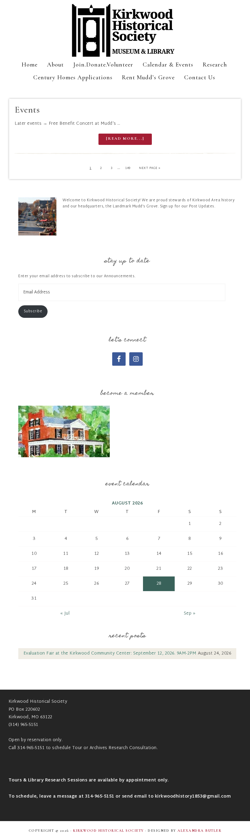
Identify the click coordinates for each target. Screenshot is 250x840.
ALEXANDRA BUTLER (199, 830)
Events (27, 109)
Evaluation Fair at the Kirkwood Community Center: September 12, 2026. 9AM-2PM (110, 653)
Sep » (190, 613)
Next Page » (149, 168)
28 (159, 583)
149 (127, 168)
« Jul (65, 613)
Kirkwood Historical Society (125, 30)
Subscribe (33, 311)
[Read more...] (125, 138)
